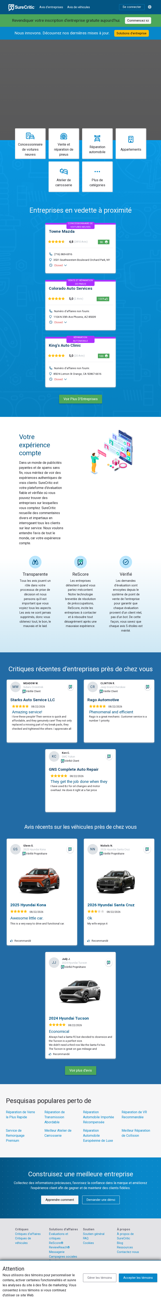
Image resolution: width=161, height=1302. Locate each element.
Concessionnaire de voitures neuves (30, 149)
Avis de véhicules (78, 7)
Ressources (125, 1247)
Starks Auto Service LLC (32, 699)
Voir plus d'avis (80, 1070)
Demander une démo (101, 1200)
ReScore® (56, 1243)
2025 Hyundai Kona (28, 904)
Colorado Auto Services (70, 288)
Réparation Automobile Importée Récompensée (98, 1117)
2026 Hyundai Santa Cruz (111, 904)
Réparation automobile (97, 149)
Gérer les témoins (99, 1278)
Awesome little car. (26, 918)
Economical (59, 1031)
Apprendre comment (59, 1200)
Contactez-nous (128, 1252)
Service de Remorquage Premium (15, 1136)
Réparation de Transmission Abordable (54, 1117)
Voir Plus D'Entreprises (81, 399)
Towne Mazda (62, 231)
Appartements (131, 149)
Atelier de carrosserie (63, 182)
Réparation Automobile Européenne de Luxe (98, 1136)
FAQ (85, 1238)
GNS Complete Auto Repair (74, 769)
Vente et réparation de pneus (63, 149)
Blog (120, 1243)
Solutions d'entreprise (132, 33)
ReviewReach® (59, 1247)
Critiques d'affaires (28, 1234)
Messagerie (57, 1252)
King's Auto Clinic (65, 345)
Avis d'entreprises (51, 7)
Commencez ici (138, 20)
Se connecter (132, 7)
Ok (89, 918)
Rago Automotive (103, 699)
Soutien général (93, 1234)
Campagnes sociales (63, 1256)
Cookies (88, 1243)
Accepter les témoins (138, 1278)
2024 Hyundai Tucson (69, 1018)
